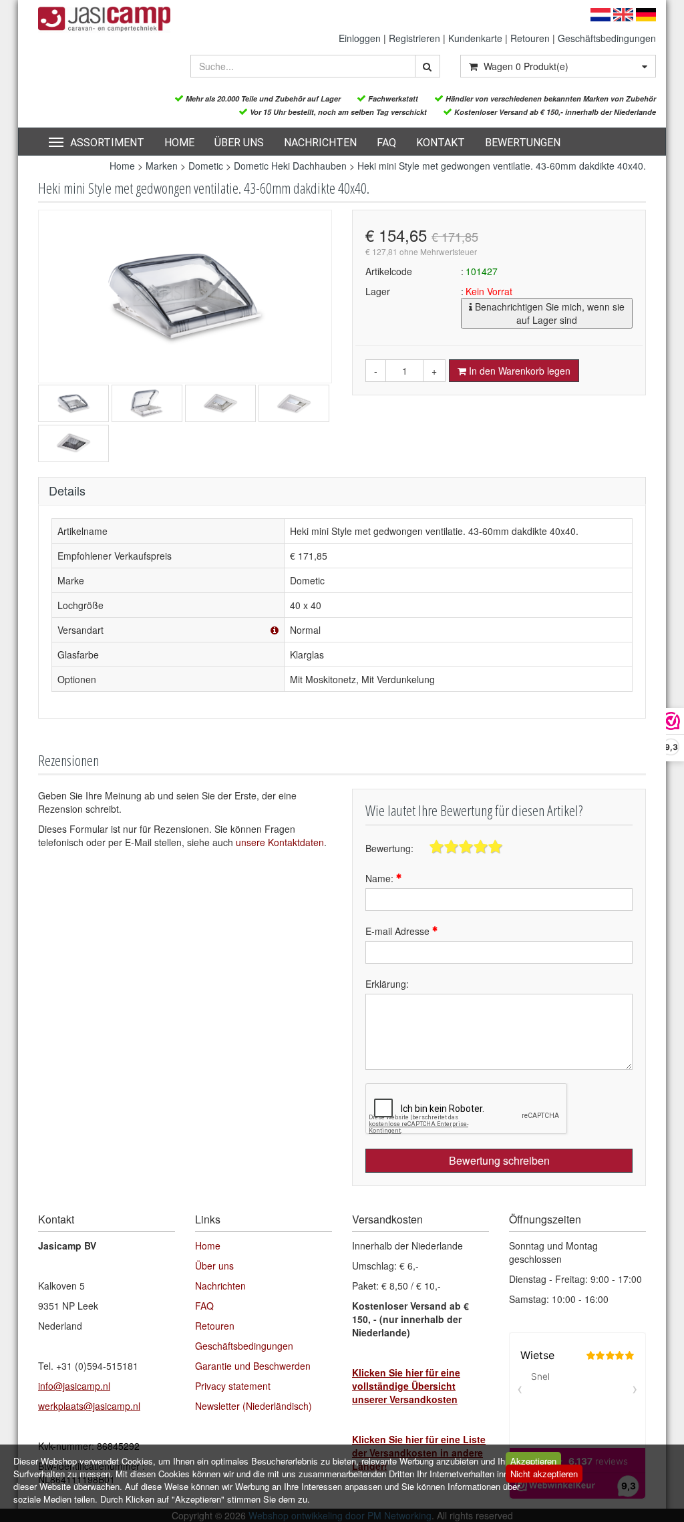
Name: (380, 878)
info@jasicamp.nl (74, 1385)
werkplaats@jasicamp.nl (89, 1405)
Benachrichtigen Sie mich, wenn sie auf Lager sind (548, 313)
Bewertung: (389, 848)
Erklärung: (387, 983)
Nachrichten (320, 142)
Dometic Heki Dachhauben (290, 165)
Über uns (239, 142)
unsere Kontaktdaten (280, 842)
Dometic (205, 165)
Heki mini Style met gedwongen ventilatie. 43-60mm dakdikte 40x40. (501, 165)
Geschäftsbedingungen (607, 38)
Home (179, 142)
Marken (162, 165)
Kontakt (440, 142)
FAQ (386, 142)
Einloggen (360, 38)
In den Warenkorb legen (518, 370)
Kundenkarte (475, 38)
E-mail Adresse (398, 931)
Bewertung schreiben (499, 1160)
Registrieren (414, 38)
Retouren (530, 38)
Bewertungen (522, 142)
